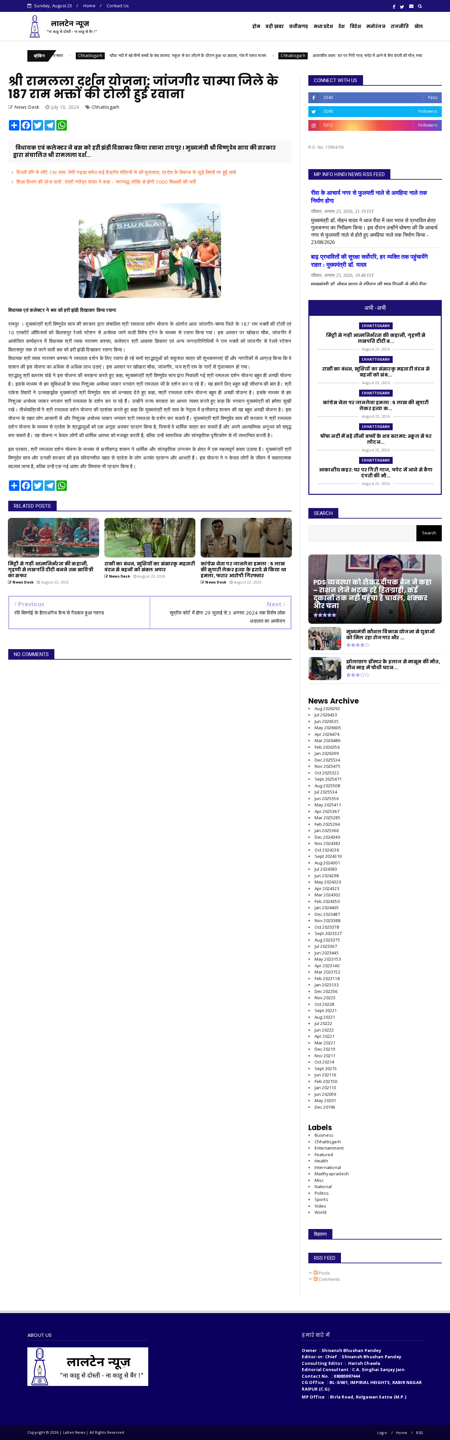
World (321, 1212)
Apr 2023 (327, 966)
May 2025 (328, 805)
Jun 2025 (327, 798)
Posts (324, 1273)
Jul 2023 (326, 946)
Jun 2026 (327, 721)
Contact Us (118, 6)
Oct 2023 (327, 927)
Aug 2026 (327, 708)
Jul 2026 (326, 715)
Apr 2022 (325, 1036)
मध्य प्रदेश (323, 26)
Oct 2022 (324, 1004)
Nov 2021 (325, 1056)
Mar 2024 (327, 895)
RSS (419, 1432)
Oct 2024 (327, 850)
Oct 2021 (324, 1062)
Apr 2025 (327, 811)
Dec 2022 (326, 991)
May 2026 (328, 728)
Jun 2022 (324, 1030)
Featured (324, 1154)
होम (256, 26)
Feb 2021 (326, 1081)
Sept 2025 (328, 779)
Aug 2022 (325, 1017)
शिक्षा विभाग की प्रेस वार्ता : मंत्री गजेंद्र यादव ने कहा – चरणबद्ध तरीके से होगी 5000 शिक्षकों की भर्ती (106, 181)
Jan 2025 (327, 830)
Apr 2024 (327, 888)
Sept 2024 (328, 856)
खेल (418, 26)
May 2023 (328, 959)
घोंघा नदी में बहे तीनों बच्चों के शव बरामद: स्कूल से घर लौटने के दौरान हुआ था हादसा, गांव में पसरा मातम (146, 55)
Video (320, 1206)
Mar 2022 (325, 1043)
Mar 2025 (327, 818)
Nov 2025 (327, 766)
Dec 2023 (327, 914)
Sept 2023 (328, 933)
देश (341, 26)
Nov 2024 (327, 843)
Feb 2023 (327, 978)
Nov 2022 (325, 998)
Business (324, 1135)
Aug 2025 (327, 786)
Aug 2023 (327, 940)
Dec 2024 (327, 837)
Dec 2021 (325, 1049)
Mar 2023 (327, 972)
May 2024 (328, 882)
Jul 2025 (326, 792)
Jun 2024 (327, 876)
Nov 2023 (327, 920)
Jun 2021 (325, 1075)
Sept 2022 (326, 1010)
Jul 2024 (326, 869)
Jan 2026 (327, 753)
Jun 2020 (325, 1094)
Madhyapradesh (332, 1174)
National (323, 1186)
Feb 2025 (327, 824)
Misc (319, 1180)
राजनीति (400, 26)
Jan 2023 (327, 985)
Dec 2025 (327, 760)
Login (382, 1432)
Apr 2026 (327, 734)
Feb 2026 (327, 747)
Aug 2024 (327, 863)
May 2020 (325, 1100)
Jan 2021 (325, 1088)
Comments (329, 1279)
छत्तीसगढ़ (298, 26)
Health (321, 1161)
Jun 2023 (327, 953)
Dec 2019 (325, 1107)
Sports (321, 1199)
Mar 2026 (327, 740)
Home (89, 6)
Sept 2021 (326, 1068)
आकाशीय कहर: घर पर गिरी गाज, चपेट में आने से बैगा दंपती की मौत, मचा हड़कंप (331, 55)
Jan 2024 (327, 908)
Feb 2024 (327, 901)
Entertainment (329, 1148)
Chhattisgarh (49, 55)
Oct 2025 (327, 773)
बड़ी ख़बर (275, 26)
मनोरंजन (375, 26)
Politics (322, 1193)
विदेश (355, 26)
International (328, 1167)
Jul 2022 (323, 1023)
